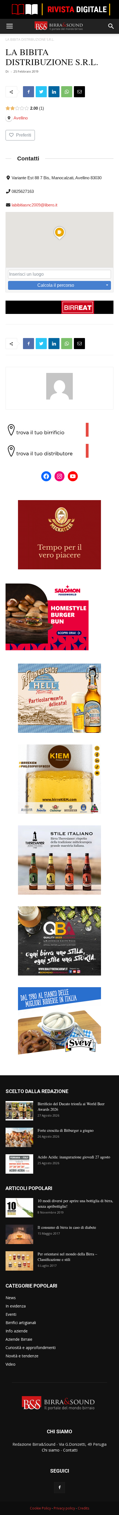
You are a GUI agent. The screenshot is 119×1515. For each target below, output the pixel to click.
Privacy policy (64, 1508)
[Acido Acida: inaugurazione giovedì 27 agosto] (19, 1164)
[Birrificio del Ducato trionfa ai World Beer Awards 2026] (19, 1110)
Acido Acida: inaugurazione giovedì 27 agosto (74, 1157)
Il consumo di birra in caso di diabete (67, 1227)
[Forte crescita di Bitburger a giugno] (19, 1137)
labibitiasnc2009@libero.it (34, 205)
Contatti (70, 1450)
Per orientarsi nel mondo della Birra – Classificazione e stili (67, 1256)
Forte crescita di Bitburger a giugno (66, 1130)
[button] (111, 26)
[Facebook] (59, 1487)
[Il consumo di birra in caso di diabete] (19, 1234)
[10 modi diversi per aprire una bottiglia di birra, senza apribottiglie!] (19, 1207)
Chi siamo (51, 1450)
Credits (83, 1508)
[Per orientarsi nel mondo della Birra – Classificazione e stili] (19, 1261)
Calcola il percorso (55, 285)
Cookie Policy (40, 1508)
